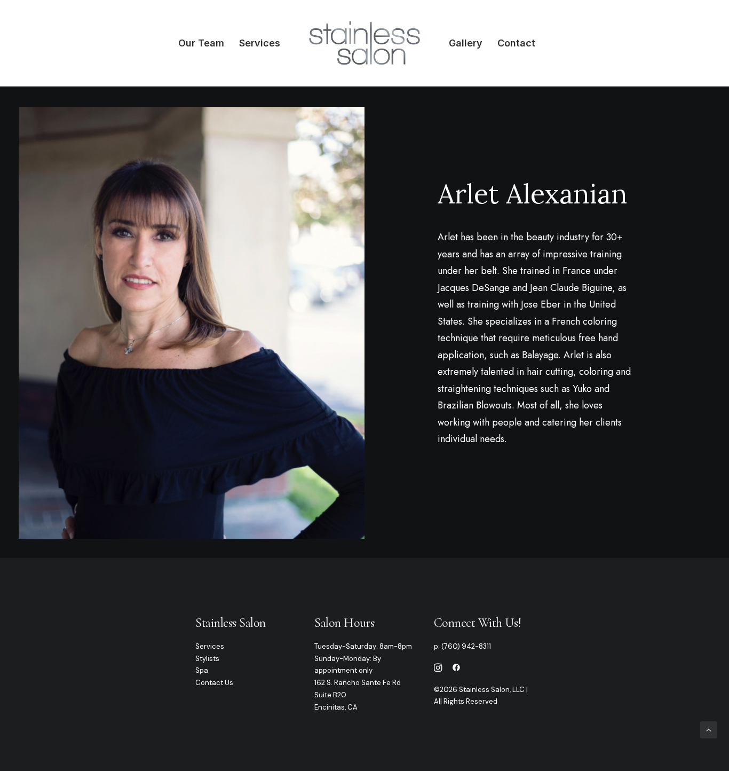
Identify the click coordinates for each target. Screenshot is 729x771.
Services (259, 43)
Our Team (201, 43)
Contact (516, 43)
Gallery (465, 43)
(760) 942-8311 (466, 646)
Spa (201, 670)
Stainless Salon (230, 623)
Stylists (207, 658)
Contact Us (214, 682)
